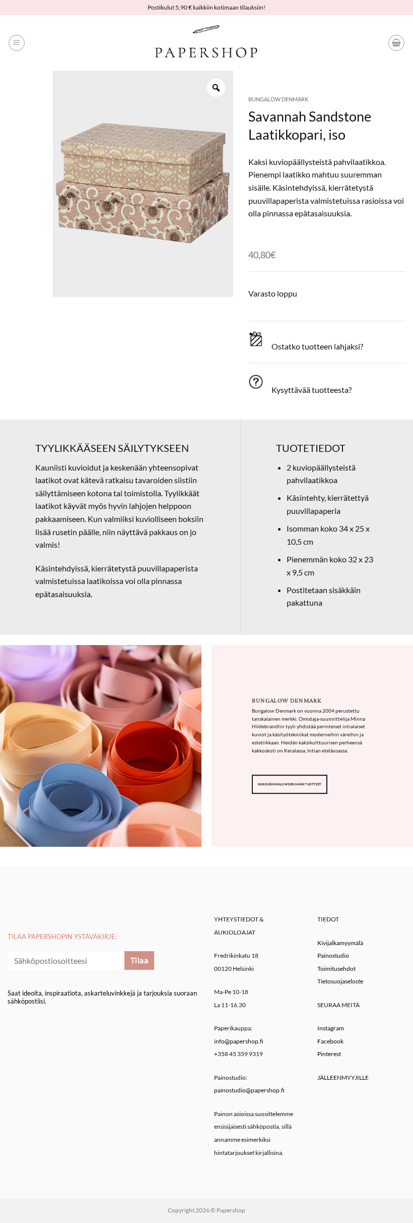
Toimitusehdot (336, 968)
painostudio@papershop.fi (249, 1090)
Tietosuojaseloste (340, 981)
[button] (17, 43)
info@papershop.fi (238, 1041)
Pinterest (329, 1054)
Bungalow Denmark (278, 99)
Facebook (330, 1041)
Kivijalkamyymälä (340, 943)
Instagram (330, 1028)
